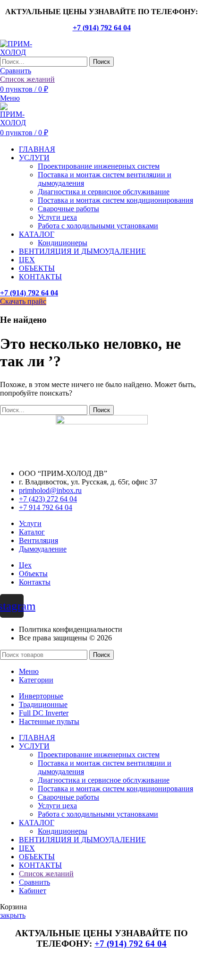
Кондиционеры (62, 243)
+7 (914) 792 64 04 (102, 28)
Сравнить (34, 882)
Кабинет (32, 891)
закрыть (12, 915)
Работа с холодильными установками (98, 226)
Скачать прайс (23, 301)
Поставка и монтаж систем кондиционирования (115, 200)
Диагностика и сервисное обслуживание (103, 192)
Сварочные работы (68, 209)
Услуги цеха (57, 217)
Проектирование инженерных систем (99, 166)
